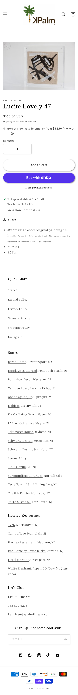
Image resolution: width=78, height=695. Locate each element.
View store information (23, 210)
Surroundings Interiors (25, 476)
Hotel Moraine (18, 560)
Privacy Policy (17, 309)
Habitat (13, 406)
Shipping (8, 121)
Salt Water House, (21, 432)
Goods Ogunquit (20, 397)
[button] (5, 14)
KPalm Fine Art (42, 688)
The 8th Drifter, (19, 493)
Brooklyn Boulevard (22, 371)
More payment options (39, 187)
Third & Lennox (19, 502)
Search (12, 290)
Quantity (8, 140)
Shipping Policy (19, 327)
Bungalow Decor (20, 379)
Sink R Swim (17, 467)
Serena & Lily (17, 458)
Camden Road (18, 388)
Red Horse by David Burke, (27, 551)
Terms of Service (19, 318)
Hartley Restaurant (22, 542)
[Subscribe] (65, 639)
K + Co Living (17, 414)
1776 (11, 525)
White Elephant (19, 568)
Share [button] (12, 219)
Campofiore (17, 533)
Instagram (15, 337)
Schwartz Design (20, 441)
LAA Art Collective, (21, 423)
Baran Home (17, 362)
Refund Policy (17, 299)
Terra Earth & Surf (21, 484)
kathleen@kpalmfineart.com (29, 614)
